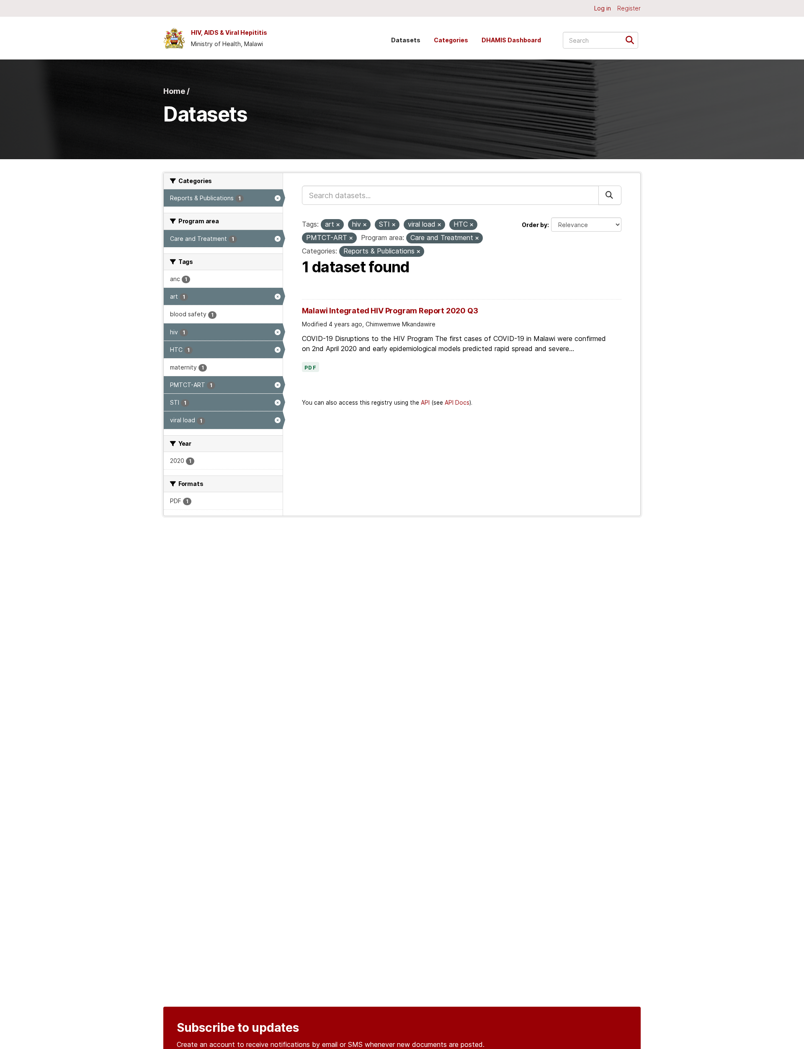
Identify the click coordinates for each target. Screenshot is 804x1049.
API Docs (457, 402)
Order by (534, 224)
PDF (310, 367)
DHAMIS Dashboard (511, 40)
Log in (602, 8)
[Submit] (632, 39)
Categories (451, 40)
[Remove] (338, 225)
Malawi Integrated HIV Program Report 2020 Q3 (390, 310)
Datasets (405, 40)
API (425, 402)
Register (629, 8)
